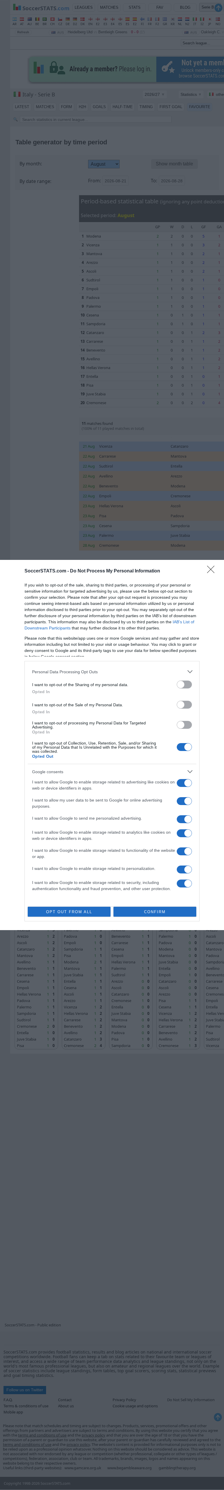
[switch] (184, 684)
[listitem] (112, 672)
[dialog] (112, 745)
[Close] (212, 571)
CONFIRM (155, 912)
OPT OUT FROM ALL (69, 912)
